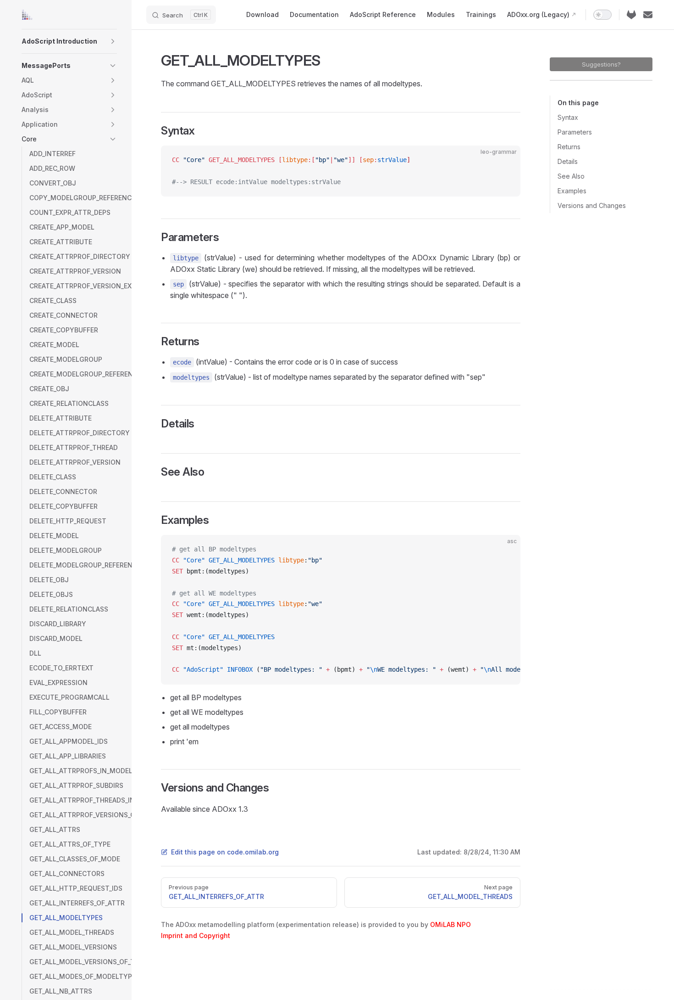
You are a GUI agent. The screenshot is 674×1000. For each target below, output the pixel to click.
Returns (569, 147)
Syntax (568, 117)
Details (568, 161)
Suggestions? (601, 64)
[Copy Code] (506, 160)
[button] (112, 41)
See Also (571, 176)
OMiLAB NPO (450, 924)
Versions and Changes (592, 205)
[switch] (602, 15)
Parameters (575, 132)
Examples (572, 191)
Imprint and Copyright (195, 935)
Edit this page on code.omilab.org (225, 852)
